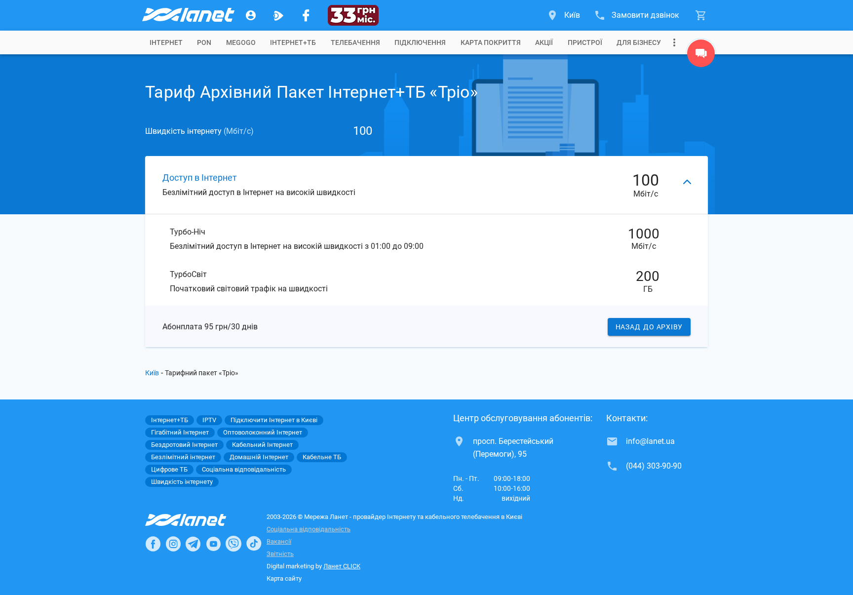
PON (204, 42)
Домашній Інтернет (259, 457)
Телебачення (355, 42)
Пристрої (585, 42)
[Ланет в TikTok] (254, 544)
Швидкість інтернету (182, 481)
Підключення (420, 42)
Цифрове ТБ (169, 469)
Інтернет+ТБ (293, 42)
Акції (544, 42)
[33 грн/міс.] (353, 15)
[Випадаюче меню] (674, 42)
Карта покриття (491, 42)
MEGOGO (241, 42)
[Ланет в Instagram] (173, 544)
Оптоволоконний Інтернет (262, 432)
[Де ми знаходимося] (701, 56)
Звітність (280, 553)
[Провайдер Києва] (187, 15)
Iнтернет (166, 42)
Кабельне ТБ (322, 457)
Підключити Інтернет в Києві (274, 420)
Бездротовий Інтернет (184, 444)
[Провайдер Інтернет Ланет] (197, 520)
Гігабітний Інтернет (180, 432)
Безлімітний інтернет (183, 457)
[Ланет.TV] (278, 15)
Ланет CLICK (341, 566)
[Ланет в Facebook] (153, 544)
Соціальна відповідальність (308, 529)
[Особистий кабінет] (251, 15)
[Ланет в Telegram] (193, 544)
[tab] (166, 42)
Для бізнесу (639, 42)
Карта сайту (284, 578)
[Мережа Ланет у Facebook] (306, 15)
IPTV (209, 420)
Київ (152, 373)
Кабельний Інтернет (262, 444)
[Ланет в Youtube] (213, 544)
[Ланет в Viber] (233, 544)
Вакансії (279, 541)
